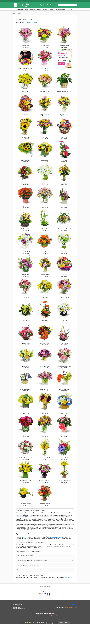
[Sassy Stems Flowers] (22, 5)
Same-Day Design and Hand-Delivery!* (22, 1)
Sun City (70, 577)
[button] (86, 618)
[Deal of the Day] (64, 58)
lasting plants (23, 540)
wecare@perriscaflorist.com (19, 608)
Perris (66, 577)
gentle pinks (43, 525)
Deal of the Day (20, 9)
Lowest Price (36, 22)
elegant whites (24, 537)
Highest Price (29, 22)
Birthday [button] (39, 9)
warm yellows (27, 525)
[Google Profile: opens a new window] (76, 604)
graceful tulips (54, 516)
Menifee (17, 578)
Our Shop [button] (70, 9)
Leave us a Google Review (70, 607)
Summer (27, 9)
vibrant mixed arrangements (62, 525)
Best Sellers (22, 22)
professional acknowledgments (57, 537)
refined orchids (34, 516)
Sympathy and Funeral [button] (48, 9)
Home (14, 13)
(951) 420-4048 (16, 607)
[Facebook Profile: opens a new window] (73, 604)
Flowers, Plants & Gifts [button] (60, 9)
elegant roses (19, 516)
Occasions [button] (32, 9)
